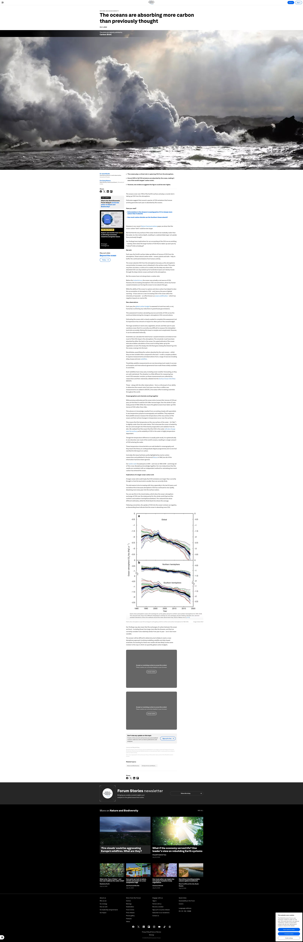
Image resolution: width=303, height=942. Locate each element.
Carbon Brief (105, 34)
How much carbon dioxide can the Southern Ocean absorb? (147, 217)
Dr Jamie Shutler (105, 173)
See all (200, 810)
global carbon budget (143, 306)
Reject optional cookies (289, 929)
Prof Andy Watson (105, 180)
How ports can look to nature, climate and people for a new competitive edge (136, 880)
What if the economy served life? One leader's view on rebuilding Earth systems (177, 849)
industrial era (137, 280)
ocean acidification (161, 296)
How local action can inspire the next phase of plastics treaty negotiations (163, 880)
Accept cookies (151, 671)
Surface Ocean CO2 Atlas (167, 378)
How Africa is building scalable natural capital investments (189, 880)
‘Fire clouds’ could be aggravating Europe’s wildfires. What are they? (121, 849)
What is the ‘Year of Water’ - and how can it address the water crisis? (112, 880)
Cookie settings (289, 938)
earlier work (133, 464)
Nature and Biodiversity (109, 11)
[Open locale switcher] (2, 937)
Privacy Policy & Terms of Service (151, 932)
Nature (155, 457)
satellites (144, 359)
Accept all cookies (289, 933)
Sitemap (151, 935)
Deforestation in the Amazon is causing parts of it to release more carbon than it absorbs (149, 213)
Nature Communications (149, 226)
